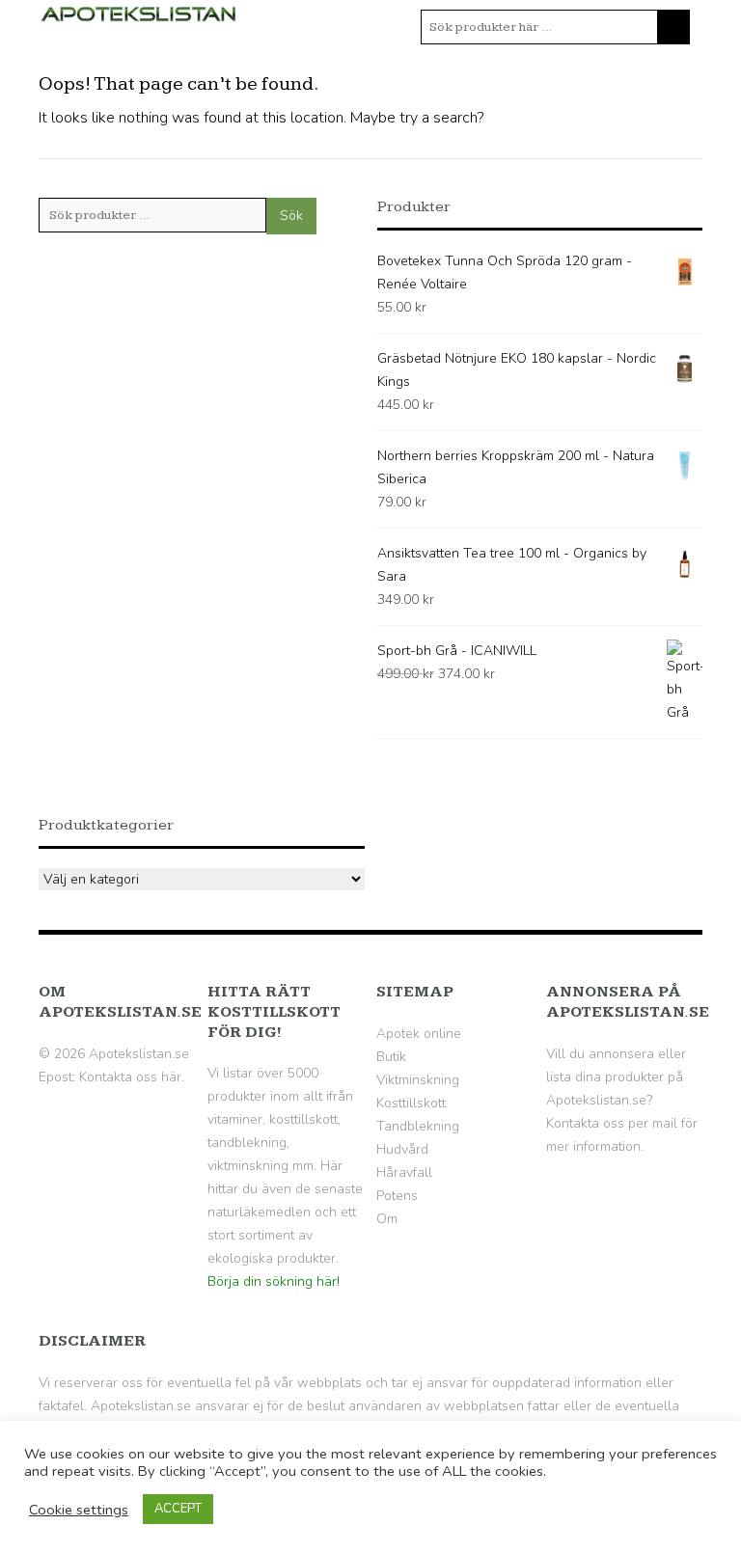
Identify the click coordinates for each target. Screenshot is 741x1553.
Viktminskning (417, 1080)
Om (387, 1219)
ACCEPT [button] (178, 1508)
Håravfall (404, 1172)
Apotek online (418, 1033)
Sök (291, 215)
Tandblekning (417, 1126)
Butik (391, 1057)
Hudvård (402, 1149)
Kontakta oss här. (131, 1077)
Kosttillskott (411, 1103)
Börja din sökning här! (273, 1281)
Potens (397, 1195)
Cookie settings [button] (78, 1509)
